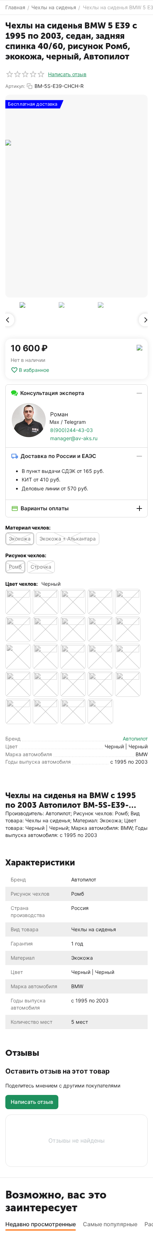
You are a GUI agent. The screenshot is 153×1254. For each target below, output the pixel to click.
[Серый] (18, 629)
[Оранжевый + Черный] (128, 602)
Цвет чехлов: (21, 584)
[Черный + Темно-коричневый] (18, 711)
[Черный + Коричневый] (128, 656)
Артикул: (15, 86)
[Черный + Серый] (73, 684)
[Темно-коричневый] (100, 629)
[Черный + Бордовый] (100, 656)
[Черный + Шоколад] (73, 711)
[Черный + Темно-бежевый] (128, 684)
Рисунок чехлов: (25, 555)
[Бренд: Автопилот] (139, 347)
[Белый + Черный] (73, 602)
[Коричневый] (100, 602)
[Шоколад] (100, 711)
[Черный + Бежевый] (45, 656)
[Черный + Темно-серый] (45, 711)
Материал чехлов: (28, 528)
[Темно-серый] (128, 629)
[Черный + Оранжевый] (45, 684)
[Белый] (45, 602)
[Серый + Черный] (45, 629)
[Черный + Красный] (18, 684)
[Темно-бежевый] (73, 629)
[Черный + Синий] (100, 684)
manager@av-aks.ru (73, 438)
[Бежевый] (18, 602)
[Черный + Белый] (73, 656)
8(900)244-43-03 (71, 430)
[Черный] (18, 656)
